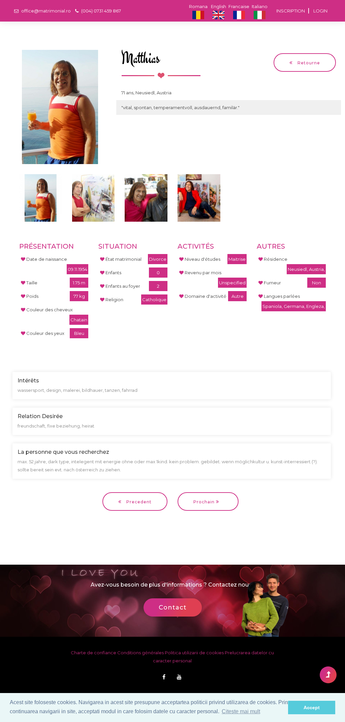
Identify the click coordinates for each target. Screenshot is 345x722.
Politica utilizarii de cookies (194, 652)
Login (320, 10)
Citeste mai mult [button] (241, 711)
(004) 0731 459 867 (100, 10)
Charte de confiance (93, 652)
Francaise (238, 6)
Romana (198, 6)
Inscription (290, 10)
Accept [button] (312, 707)
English (218, 6)
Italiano (260, 6)
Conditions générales (140, 652)
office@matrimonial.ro (45, 10)
